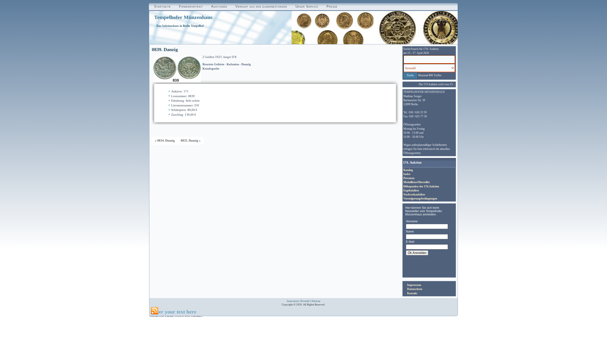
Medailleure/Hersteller (416, 182)
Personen (408, 178)
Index (406, 174)
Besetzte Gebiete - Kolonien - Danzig (226, 64)
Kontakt (412, 293)
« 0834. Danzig (165, 140)
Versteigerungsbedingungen (420, 198)
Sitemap (316, 300)
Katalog (408, 170)
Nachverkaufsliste (414, 194)
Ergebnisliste (411, 190)
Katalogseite (210, 68)
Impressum (414, 285)
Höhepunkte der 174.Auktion (421, 186)
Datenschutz (414, 289)
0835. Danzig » (191, 140)
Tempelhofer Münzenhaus (183, 17)
